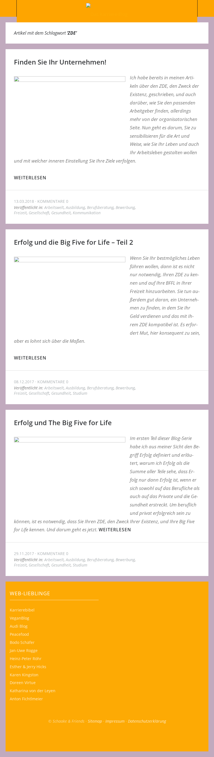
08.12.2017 (24, 381)
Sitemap (95, 721)
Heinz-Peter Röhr (26, 658)
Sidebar (205, 8)
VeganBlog (19, 618)
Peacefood (19, 634)
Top (107, 737)
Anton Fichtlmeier (26, 698)
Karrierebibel (22, 610)
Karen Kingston (24, 674)
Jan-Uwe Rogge (24, 650)
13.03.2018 (24, 201)
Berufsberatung (100, 207)
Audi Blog (19, 626)
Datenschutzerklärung (147, 721)
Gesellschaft (39, 212)
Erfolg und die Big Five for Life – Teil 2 (73, 242)
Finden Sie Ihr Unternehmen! (60, 61)
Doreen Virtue (23, 682)
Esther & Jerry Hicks (28, 666)
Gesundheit (61, 212)
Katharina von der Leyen (32, 690)
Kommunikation (87, 212)
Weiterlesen (30, 178)
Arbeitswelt (54, 207)
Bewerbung (125, 207)
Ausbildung (75, 207)
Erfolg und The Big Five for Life (63, 422)
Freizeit (20, 212)
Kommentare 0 (52, 201)
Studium (80, 393)
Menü (8, 8)
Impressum (115, 721)
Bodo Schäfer (22, 642)
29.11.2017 (24, 553)
